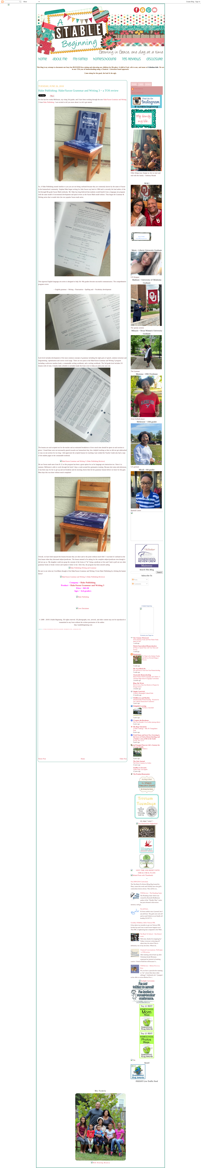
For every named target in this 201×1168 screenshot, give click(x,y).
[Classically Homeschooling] (146, 818)
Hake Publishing (48, 102)
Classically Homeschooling (142, 675)
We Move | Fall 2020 (148, 708)
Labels (141, 84)
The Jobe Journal (139, 761)
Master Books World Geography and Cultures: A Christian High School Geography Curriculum (146, 677)
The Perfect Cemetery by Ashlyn (142, 763)
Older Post (123, 759)
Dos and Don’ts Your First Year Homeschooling (146, 670)
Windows (144, 749)
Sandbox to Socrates (139, 768)
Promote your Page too (146, 635)
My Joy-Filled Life (139, 668)
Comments (137, 584)
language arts (77, 629)
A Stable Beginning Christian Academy (53, 629)
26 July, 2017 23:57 (138, 740)
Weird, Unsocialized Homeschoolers (145, 646)
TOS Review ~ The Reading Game (151, 893)
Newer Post (42, 759)
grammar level (68, 629)
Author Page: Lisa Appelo (140, 769)
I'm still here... (144, 909)
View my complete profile (137, 92)
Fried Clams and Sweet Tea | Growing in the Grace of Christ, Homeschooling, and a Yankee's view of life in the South (146, 737)
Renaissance (137, 654)
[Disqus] (82, 666)
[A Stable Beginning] (147, 633)
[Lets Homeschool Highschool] (146, 823)
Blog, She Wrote (138, 683)
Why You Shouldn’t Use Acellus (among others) (146, 722)
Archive (148, 84)
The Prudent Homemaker (141, 774)
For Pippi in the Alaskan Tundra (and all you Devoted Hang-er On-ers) (151, 658)
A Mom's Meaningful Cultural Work (143, 693)
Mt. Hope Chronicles (140, 727)
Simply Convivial (139, 691)
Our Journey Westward (141, 638)
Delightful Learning (139, 706)
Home (83, 759)
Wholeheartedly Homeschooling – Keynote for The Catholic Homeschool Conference (146, 700)
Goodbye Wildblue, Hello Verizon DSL (143, 923)
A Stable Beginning (138, 88)
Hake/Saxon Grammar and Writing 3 (87, 585)
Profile (134, 84)
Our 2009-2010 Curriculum (139, 881)
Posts (135, 580)
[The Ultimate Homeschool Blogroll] (147, 793)
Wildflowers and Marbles (141, 698)
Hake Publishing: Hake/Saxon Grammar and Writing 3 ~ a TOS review (78, 90)
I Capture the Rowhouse (141, 720)
